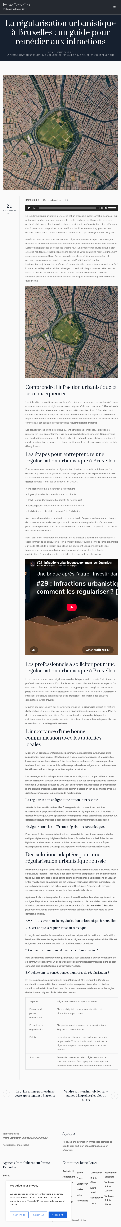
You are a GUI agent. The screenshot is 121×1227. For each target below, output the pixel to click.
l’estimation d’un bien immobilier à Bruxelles (91, 905)
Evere (80, 1172)
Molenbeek (96, 1172)
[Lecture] (29, 207)
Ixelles (80, 1189)
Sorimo (6, 1175)
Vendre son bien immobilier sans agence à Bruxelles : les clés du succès (86, 1096)
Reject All (38, 1214)
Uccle (93, 1203)
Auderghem (69, 1176)
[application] (71, 208)
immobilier (64, 52)
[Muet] (105, 207)
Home (51, 52)
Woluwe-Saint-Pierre (109, 1200)
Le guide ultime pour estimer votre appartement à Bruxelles (35, 1094)
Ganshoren (82, 1183)
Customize (19, 1214)
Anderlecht (68, 1171)
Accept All (58, 1214)
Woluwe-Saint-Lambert (109, 1186)
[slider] (112, 207)
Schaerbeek (96, 1197)
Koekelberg (82, 1200)
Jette (79, 1194)
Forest (80, 1178)
